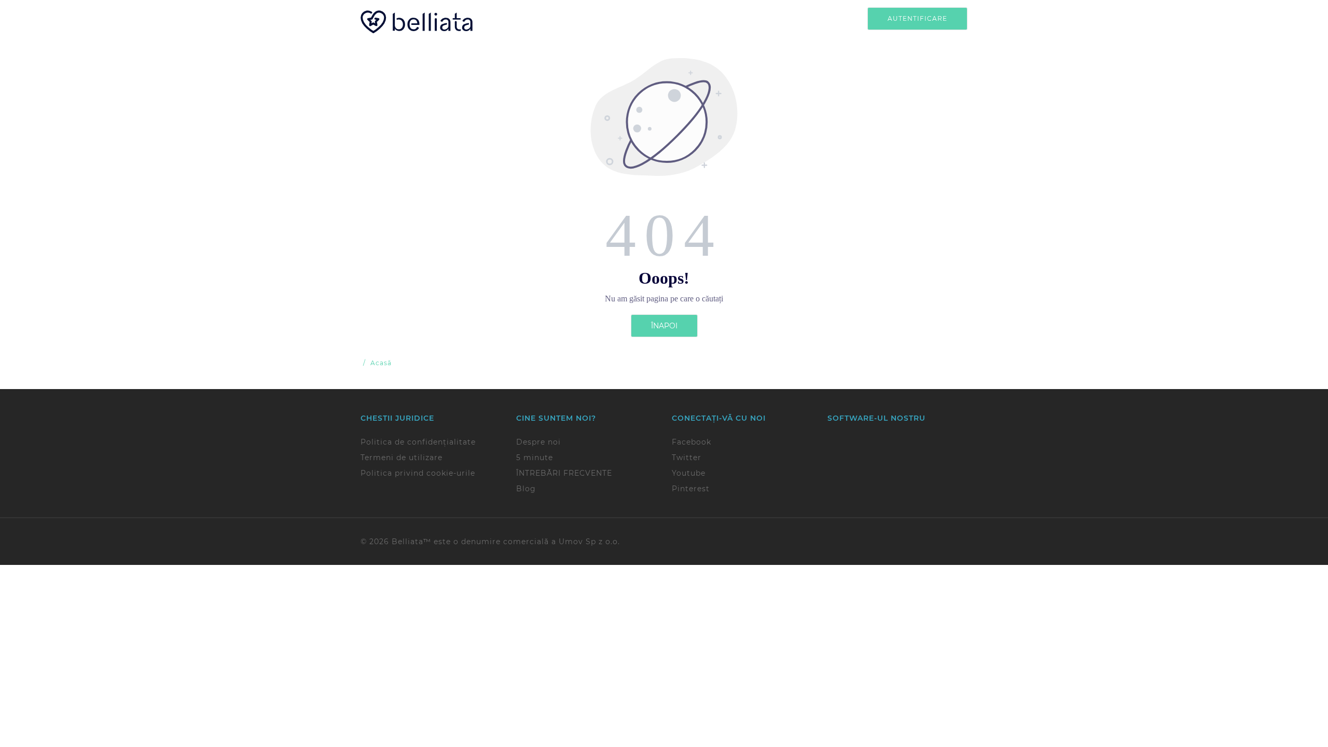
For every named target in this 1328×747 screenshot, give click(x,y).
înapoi (664, 325)
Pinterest (691, 488)
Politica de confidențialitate (418, 442)
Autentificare (917, 18)
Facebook (691, 442)
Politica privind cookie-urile (418, 473)
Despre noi (538, 442)
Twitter (686, 457)
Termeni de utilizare (401, 457)
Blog (526, 488)
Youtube (689, 473)
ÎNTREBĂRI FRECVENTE (564, 473)
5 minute (534, 457)
